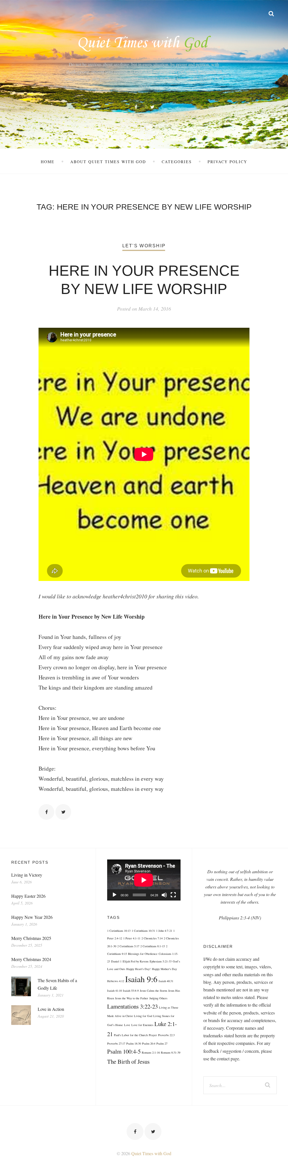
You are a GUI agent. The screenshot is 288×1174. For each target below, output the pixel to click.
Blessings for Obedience (143, 954)
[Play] (114, 895)
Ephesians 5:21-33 (161, 961)
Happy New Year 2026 (32, 917)
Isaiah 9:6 (141, 978)
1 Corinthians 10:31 (143, 931)
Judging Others (158, 998)
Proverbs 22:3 (166, 1035)
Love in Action (51, 1009)
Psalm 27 (161, 1043)
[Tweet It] (63, 812)
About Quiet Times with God (108, 161)
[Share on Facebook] (46, 812)
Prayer (153, 1035)
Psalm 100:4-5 (124, 1051)
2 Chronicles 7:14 (152, 938)
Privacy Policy (227, 161)
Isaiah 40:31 (166, 981)
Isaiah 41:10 (114, 991)
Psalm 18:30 (133, 1043)
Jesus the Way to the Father (131, 998)
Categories (177, 161)
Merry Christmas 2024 (31, 959)
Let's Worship (144, 245)
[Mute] (164, 895)
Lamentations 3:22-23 (132, 1006)
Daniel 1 (116, 961)
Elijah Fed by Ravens (135, 961)
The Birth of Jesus (128, 1061)
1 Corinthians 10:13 (118, 931)
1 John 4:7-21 (164, 931)
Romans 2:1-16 (151, 1052)
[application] (143, 880)
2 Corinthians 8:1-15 (152, 946)
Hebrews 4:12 (115, 981)
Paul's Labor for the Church (131, 1035)
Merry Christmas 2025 (31, 938)
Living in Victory (26, 875)
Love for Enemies (142, 1025)
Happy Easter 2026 (28, 896)
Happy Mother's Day (164, 969)
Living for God (143, 1016)
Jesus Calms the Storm (153, 991)
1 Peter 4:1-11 (131, 938)
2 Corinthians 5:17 (128, 946)
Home (48, 161)
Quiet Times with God (151, 1153)
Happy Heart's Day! (138, 969)
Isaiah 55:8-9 (131, 991)
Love (127, 1025)
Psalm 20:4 (148, 1043)
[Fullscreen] (173, 895)
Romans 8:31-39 (170, 1052)
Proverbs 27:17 (116, 1043)
